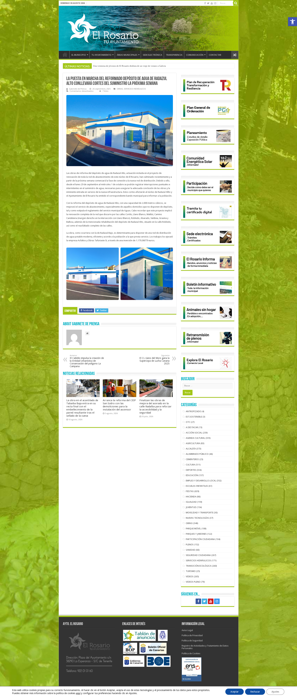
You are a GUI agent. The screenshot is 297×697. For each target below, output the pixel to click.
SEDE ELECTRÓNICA (152, 55)
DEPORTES (191, 470)
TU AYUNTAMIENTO (101, 55)
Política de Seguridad (192, 640)
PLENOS (190, 544)
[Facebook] (205, 3)
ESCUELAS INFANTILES (197, 486)
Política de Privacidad (192, 635)
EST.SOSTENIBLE (194, 416)
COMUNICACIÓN (194, 55)
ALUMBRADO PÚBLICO (197, 454)
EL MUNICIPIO (79, 55)
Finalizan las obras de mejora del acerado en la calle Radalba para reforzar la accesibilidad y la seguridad (155, 406)
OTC (188, 422)
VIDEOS (189, 576)
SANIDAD (190, 550)
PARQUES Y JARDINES (196, 534)
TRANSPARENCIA (174, 55)
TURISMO (191, 571)
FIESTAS (190, 491)
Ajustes (275, 691)
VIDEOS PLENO (193, 582)
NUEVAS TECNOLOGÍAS (197, 518)
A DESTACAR (192, 427)
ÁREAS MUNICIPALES (127, 55)
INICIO (64, 54)
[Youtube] (211, 3)
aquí (78, 693)
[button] (292, 21)
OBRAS (120, 89)
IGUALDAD (191, 502)
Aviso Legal (187, 630)
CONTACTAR (215, 55)
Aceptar (234, 691)
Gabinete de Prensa (77, 89)
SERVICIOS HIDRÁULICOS (135, 89)
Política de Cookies (191, 653)
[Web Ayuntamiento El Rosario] (148, 28)
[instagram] (215, 3)
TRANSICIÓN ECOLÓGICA (198, 566)
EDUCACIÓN (192, 475)
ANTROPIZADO (193, 411)
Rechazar (255, 691)
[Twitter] (208, 3)
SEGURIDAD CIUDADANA (198, 555)
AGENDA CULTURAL (195, 438)
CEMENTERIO (192, 459)
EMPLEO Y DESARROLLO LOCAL (201, 480)
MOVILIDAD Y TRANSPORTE (199, 512)
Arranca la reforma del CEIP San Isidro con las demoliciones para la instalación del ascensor (119, 405)
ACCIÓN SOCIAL (194, 432)
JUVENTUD (191, 507)
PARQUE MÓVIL (193, 528)
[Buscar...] (235, 3)
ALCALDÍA (191, 448)
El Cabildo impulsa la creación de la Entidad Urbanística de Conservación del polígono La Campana (87, 361)
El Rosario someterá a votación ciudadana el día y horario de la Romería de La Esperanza (134, 66)
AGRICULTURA (193, 443)
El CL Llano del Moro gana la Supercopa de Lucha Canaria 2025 (154, 359)
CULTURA (190, 464)
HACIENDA (191, 496)
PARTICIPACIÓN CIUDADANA (200, 539)
